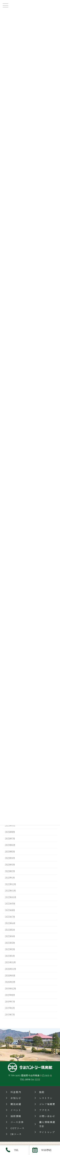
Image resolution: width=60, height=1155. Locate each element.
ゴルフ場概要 (47, 1104)
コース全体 (17, 1122)
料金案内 (15, 1092)
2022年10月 (10, 897)
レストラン (45, 1098)
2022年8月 (10, 910)
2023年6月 (10, 845)
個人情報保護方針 (47, 1124)
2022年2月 (10, 949)
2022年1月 (10, 955)
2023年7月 (10, 838)
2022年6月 (10, 923)
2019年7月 (10, 1001)
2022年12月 (10, 884)
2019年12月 (10, 988)
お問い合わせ (47, 1116)
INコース (16, 1134)
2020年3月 (10, 981)
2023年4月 (10, 858)
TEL (16, 1150)
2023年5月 (10, 851)
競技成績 (15, 1104)
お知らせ (15, 1098)
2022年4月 (10, 936)
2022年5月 (10, 929)
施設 (41, 1092)
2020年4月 (10, 975)
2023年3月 (10, 864)
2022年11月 (10, 890)
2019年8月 (10, 994)
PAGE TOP (55, 1013)
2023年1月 (10, 877)
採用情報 (15, 1116)
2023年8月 (10, 831)
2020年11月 (10, 968)
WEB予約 (46, 1150)
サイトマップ (47, 1132)
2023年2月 (10, 871)
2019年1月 (10, 1008)
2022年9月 (10, 903)
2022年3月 (10, 942)
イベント (15, 1110)
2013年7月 (10, 1014)
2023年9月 (10, 825)
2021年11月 (10, 962)
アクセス (44, 1110)
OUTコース (17, 1128)
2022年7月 (10, 916)
